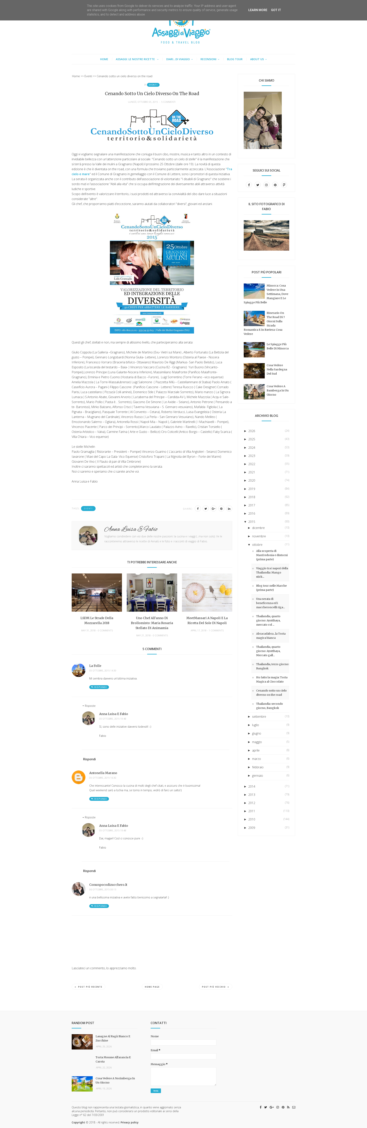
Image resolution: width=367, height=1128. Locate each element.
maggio (257, 742)
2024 (251, 447)
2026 (251, 431)
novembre (259, 536)
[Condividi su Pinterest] (221, 508)
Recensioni (208, 59)
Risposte (90, 706)
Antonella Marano (103, 773)
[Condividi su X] (206, 508)
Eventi (153, 84)
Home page (152, 986)
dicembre (258, 528)
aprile (256, 750)
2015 (251, 522)
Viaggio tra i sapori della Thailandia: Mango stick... (272, 572)
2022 (251, 464)
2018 (251, 497)
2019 (251, 489)
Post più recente (90, 986)
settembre (259, 716)
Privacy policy (130, 1122)
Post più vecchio (214, 986)
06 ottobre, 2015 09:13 (102, 889)
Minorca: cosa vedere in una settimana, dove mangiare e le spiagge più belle (266, 294)
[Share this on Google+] (213, 508)
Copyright (78, 1122)
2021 (251, 472)
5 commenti (168, 102)
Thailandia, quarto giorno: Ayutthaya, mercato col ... (268, 620)
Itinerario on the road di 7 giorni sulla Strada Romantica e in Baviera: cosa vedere (264, 323)
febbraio (258, 767)
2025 (251, 439)
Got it (276, 10)
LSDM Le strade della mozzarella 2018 (96, 620)
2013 (251, 795)
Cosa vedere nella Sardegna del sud (277, 369)
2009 (251, 828)
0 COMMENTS (105, 630)
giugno (256, 733)
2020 (251, 480)
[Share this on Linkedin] (229, 508)
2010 (251, 819)
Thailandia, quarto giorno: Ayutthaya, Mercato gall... (268, 651)
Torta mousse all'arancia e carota (113, 1059)
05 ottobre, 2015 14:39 (102, 670)
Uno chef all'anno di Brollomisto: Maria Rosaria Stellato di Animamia (152, 623)
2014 (251, 786)
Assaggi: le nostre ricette (136, 59)
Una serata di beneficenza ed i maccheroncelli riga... (270, 603)
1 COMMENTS (216, 630)
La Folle (95, 666)
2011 (251, 811)
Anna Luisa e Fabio (113, 714)
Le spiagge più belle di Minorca (278, 346)
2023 (251, 456)
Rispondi (100, 687)
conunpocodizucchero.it (108, 885)
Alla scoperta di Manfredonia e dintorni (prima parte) (272, 555)
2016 (251, 513)
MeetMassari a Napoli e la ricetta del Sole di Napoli (207, 620)
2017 (251, 505)
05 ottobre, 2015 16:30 (102, 777)
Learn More (257, 10)
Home (104, 59)
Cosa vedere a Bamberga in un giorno (278, 390)
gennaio (257, 775)
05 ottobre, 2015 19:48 (112, 718)
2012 (251, 803)
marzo (256, 759)
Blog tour (235, 59)
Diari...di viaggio (178, 59)
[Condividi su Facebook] (198, 508)
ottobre (257, 545)
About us (257, 59)
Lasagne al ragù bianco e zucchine (113, 1038)
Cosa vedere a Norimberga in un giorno (115, 1080)
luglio (255, 725)
